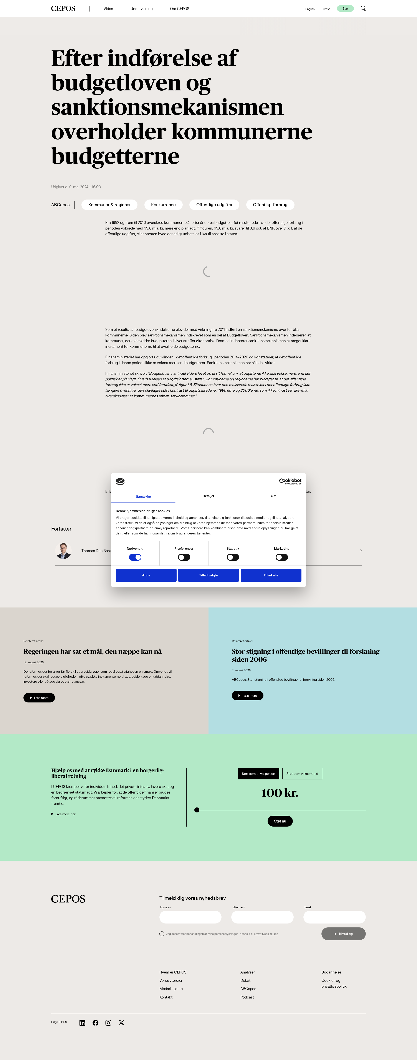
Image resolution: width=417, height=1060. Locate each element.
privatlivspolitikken (266, 934)
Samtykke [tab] (143, 496)
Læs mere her (65, 814)
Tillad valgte (208, 575)
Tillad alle (271, 575)
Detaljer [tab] (209, 496)
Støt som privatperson (258, 774)
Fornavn (165, 907)
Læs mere (41, 698)
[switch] (184, 557)
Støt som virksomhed (302, 774)
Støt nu (280, 821)
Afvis (146, 575)
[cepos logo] (68, 899)
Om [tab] (273, 496)
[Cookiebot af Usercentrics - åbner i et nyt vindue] (282, 481)
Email (307, 907)
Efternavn (238, 907)
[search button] (363, 8)
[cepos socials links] (82, 1023)
